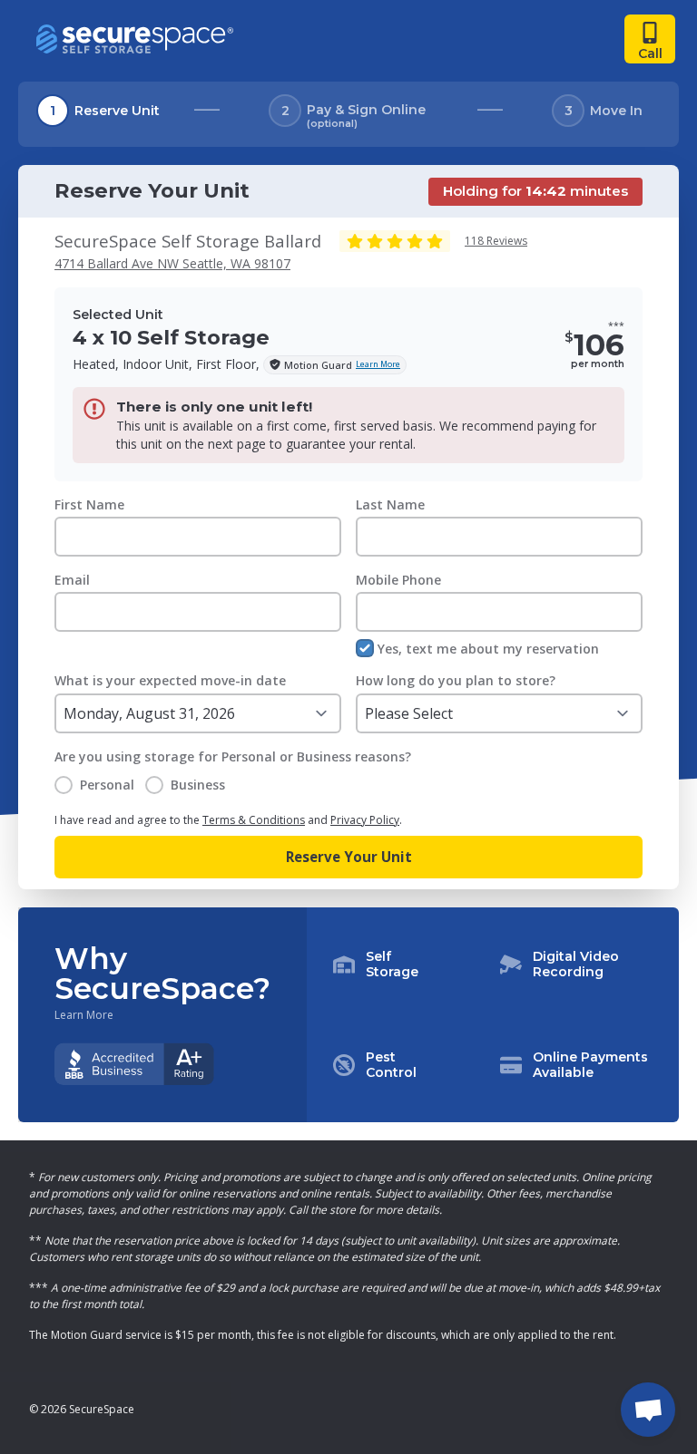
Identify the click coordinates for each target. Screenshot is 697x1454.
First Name (89, 504)
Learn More (83, 1015)
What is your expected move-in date (170, 680)
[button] (493, 1015)
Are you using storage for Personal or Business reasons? (232, 756)
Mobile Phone (398, 579)
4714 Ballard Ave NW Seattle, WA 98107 (172, 263)
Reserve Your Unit (349, 857)
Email (72, 579)
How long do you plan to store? (455, 680)
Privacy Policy (364, 820)
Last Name (390, 504)
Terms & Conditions (253, 820)
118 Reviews (496, 240)
